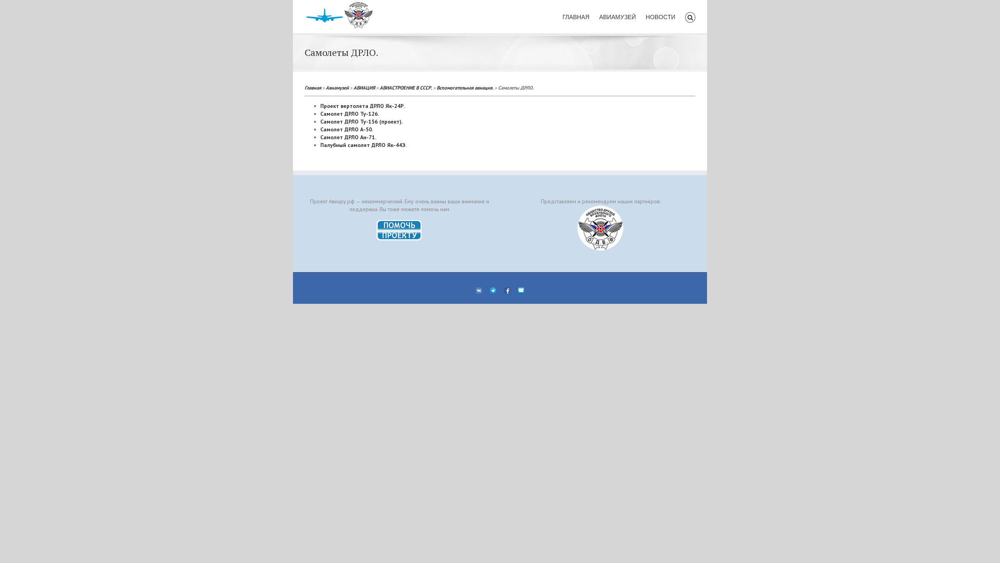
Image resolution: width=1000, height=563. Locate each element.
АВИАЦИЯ (364, 87)
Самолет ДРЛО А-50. (346, 129)
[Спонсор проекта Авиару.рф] (600, 228)
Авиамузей (337, 87)
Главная (313, 87)
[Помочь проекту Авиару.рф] (399, 222)
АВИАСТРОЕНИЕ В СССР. (406, 87)
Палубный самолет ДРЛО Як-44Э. (363, 145)
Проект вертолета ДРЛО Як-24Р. (362, 105)
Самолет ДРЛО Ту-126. (349, 113)
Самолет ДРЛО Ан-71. (348, 137)
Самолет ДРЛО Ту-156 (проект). (361, 121)
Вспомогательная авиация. (465, 87)
